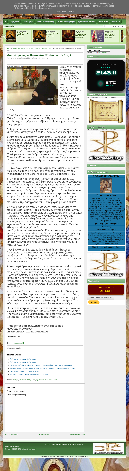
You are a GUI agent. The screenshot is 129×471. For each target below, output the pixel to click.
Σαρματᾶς (100, 211)
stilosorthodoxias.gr (29, 449)
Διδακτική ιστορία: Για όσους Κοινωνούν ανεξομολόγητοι (29, 374)
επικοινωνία (115, 22)
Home (9, 48)
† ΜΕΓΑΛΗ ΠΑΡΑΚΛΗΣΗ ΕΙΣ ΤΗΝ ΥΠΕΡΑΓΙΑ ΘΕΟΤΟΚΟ (84, 35)
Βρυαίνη (108, 211)
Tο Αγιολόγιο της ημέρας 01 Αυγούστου (23, 362)
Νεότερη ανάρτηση (11, 434)
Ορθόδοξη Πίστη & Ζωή (25, 48)
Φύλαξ (100, 217)
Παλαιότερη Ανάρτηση (77, 434)
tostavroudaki (18, 343)
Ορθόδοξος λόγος (47, 48)
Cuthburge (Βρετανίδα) (111, 241)
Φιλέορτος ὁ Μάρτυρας (111, 237)
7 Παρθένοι (101, 239)
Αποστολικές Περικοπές (45, 22)
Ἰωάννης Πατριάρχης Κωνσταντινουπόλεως (107, 204)
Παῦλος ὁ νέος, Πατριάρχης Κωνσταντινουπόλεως (104, 206)
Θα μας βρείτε (103, 22)
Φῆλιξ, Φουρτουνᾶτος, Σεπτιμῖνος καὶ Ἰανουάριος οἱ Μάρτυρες (105, 215)
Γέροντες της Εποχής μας (66, 22)
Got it (71, 12)
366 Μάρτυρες (112, 239)
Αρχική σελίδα (9, 26)
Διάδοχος (91, 239)
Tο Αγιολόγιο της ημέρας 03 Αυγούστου (26, 34)
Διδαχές (14, 48)
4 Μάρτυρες (97, 237)
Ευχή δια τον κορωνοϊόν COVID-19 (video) (24, 371)
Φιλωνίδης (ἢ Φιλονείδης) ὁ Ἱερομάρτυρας (110, 220)
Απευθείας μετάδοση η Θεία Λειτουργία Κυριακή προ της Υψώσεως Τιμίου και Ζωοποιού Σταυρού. (43, 368)
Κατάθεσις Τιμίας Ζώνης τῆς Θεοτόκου (105, 233)
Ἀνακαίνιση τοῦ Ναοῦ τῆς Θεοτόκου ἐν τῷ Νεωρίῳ (106, 235)
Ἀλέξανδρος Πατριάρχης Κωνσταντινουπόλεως (105, 202)
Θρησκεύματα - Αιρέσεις (86, 22)
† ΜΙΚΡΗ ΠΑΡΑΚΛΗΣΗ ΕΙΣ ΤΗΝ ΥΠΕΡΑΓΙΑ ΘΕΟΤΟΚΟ (55, 35)
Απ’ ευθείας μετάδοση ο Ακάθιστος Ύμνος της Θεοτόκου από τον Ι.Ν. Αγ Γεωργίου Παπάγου (41, 365)
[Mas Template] (108, 454)
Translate (104, 53)
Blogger (16, 446)
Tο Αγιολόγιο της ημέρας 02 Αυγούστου (114, 34)
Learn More (61, 12)
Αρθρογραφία (14, 22)
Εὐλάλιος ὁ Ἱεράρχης (106, 213)
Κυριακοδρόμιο (28, 22)
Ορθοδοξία (37, 48)
